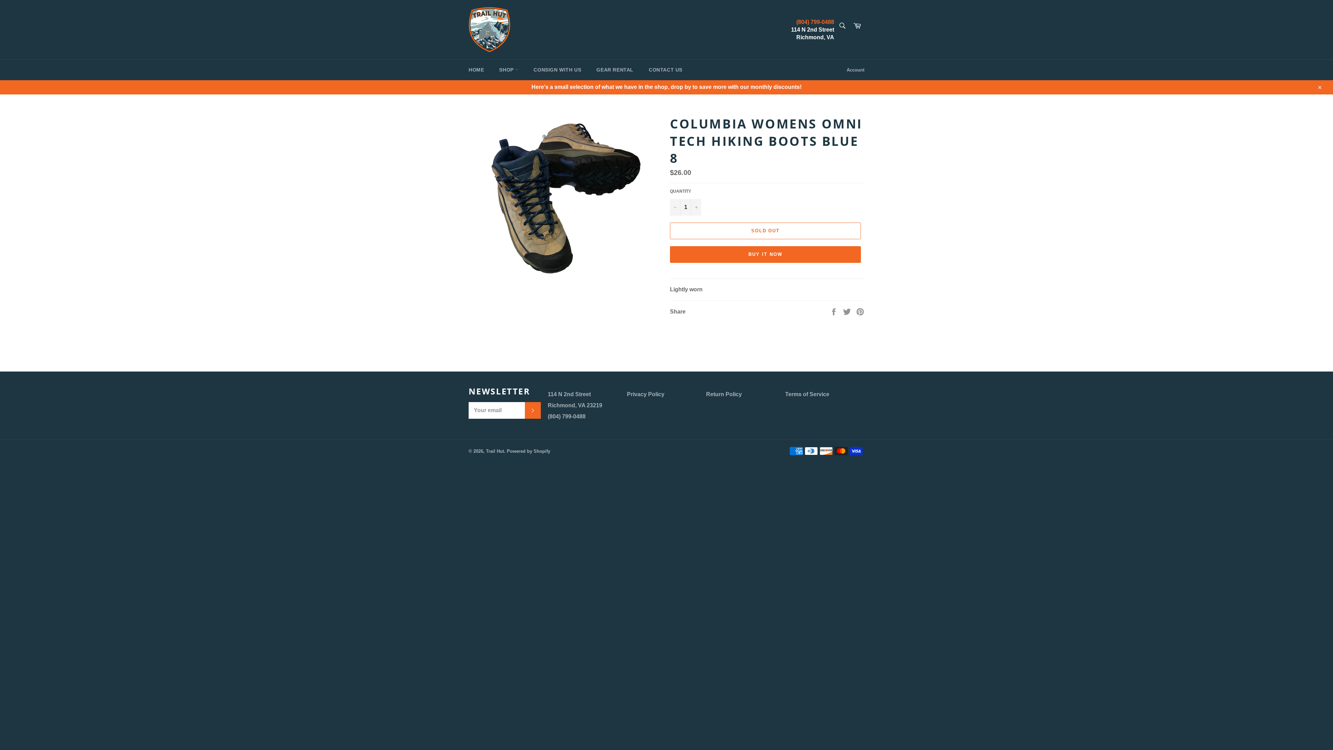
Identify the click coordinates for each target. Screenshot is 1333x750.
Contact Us (665, 70)
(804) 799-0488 (815, 22)
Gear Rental (615, 70)
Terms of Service (807, 394)
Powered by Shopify (528, 451)
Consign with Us (557, 70)
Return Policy (724, 394)
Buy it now (765, 254)
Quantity (680, 191)
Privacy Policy (645, 394)
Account (855, 70)
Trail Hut (495, 451)
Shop (507, 70)
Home (476, 70)
